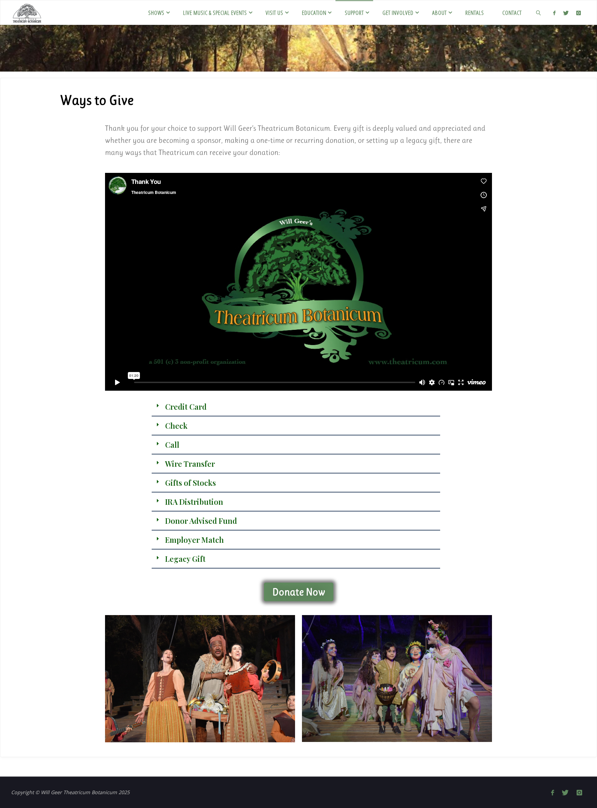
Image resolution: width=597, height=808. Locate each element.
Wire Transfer (190, 463)
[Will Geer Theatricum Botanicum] (27, 12)
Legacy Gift (185, 559)
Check (176, 425)
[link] (538, 12)
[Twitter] (565, 12)
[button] (296, 407)
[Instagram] (578, 12)
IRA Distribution (194, 501)
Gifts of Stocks (190, 482)
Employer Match (194, 540)
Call (172, 444)
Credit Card (186, 406)
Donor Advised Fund (201, 521)
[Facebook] (554, 12)
